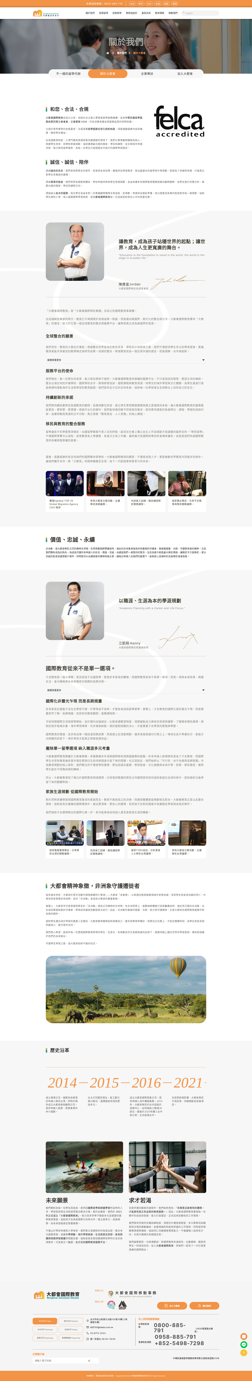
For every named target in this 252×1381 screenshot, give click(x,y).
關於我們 (90, 13)
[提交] (89, 1360)
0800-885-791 (170, 1328)
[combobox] (200, 13)
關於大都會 (108, 73)
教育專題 (159, 13)
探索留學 (103, 13)
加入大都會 (185, 73)
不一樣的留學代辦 (68, 73)
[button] (156, 128)
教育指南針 (131, 13)
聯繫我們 (173, 13)
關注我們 (207, 1306)
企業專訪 (147, 73)
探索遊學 (116, 13)
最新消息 (146, 13)
